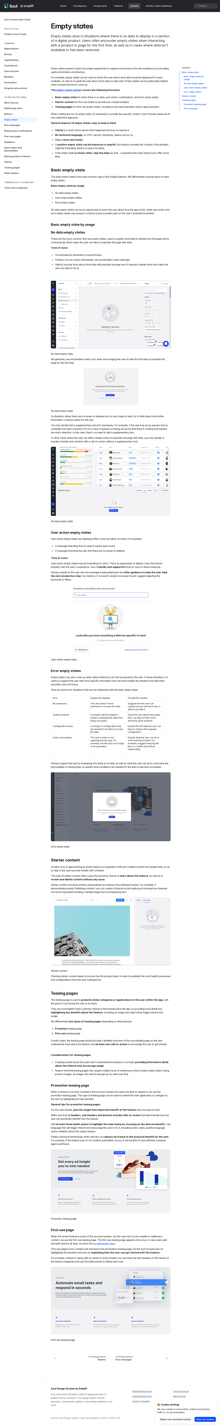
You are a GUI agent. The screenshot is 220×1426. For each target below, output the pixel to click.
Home (63, 6)
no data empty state (104, 1243)
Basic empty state (190, 72)
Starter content (189, 96)
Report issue (179, 1396)
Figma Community (141, 1401)
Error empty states (192, 92)
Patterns (118, 6)
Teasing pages (189, 100)
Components (100, 6)
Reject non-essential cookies (175, 1419)
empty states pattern (69, 90)
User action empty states (195, 87)
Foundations (80, 6)
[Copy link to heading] (49, 169)
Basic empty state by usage (194, 78)
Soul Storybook (181, 1391)
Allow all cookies (205, 1419)
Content (134, 6)
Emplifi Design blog (142, 1396)
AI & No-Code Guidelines (159, 6)
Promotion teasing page (195, 104)
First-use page (190, 108)
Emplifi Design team (142, 1391)
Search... (203, 6)
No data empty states (194, 83)
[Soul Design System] (19, 6)
